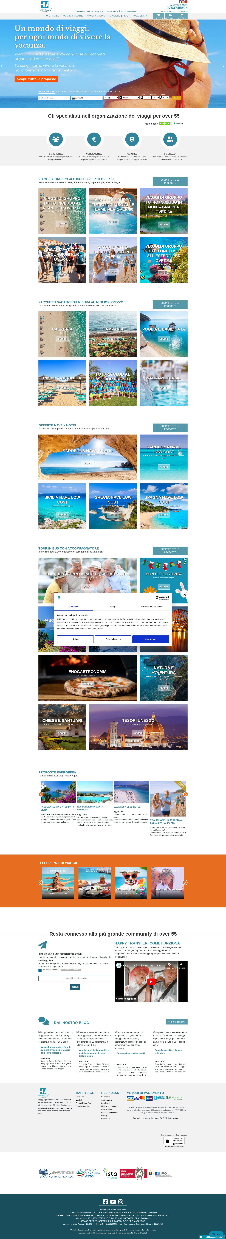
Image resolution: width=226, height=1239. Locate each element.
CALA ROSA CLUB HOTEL (62, 788)
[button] (49, 794)
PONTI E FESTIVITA (164, 574)
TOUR (117, 91)
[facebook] (105, 1203)
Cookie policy (106, 1109)
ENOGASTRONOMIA (87, 671)
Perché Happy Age (83, 1103)
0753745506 (177, 8)
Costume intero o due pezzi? (131, 1053)
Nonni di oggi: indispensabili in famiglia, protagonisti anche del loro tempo (94, 1053)
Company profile (82, 1106)
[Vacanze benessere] (94, 883)
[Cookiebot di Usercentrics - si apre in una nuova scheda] (157, 598)
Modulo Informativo (109, 1106)
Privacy (104, 1116)
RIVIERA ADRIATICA (62, 378)
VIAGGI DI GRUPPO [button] (96, 16)
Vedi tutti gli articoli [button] (176, 1022)
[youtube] (113, 1203)
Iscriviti (75, 986)
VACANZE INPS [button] (140, 16)
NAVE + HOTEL (47, 91)
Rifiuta (75, 639)
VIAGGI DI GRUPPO (90, 91)
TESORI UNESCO (138, 720)
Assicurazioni (106, 1100)
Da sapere (105, 1097)
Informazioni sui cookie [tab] (152, 606)
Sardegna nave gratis (87, 451)
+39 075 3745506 (116, 1212)
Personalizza (111, 639)
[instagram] (120, 1203)
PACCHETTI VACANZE (67, 91)
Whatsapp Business (109, 1112)
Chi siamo (80, 1097)
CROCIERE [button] (114, 16)
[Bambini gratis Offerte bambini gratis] (131, 883)
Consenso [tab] (73, 606)
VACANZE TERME (164, 378)
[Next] (209, 66)
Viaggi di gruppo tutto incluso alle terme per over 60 (113, 204)
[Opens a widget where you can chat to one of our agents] (216, 1234)
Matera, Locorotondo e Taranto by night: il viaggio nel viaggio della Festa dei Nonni (56, 1050)
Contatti (79, 1100)
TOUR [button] (126, 16)
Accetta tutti (150, 639)
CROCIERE (106, 91)
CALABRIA (62, 329)
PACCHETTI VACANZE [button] (73, 16)
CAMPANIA (113, 329)
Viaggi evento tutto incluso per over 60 (113, 252)
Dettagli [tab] (113, 606)
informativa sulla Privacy (71, 970)
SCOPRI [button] (62, 223)
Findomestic (106, 1119)
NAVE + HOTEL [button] (52, 16)
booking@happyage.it (148, 1212)
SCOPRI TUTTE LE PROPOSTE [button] (170, 181)
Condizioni (105, 1103)
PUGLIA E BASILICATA (163, 329)
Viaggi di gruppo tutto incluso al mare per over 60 (62, 203)
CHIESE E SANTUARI (62, 720)
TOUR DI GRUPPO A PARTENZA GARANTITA (87, 574)
